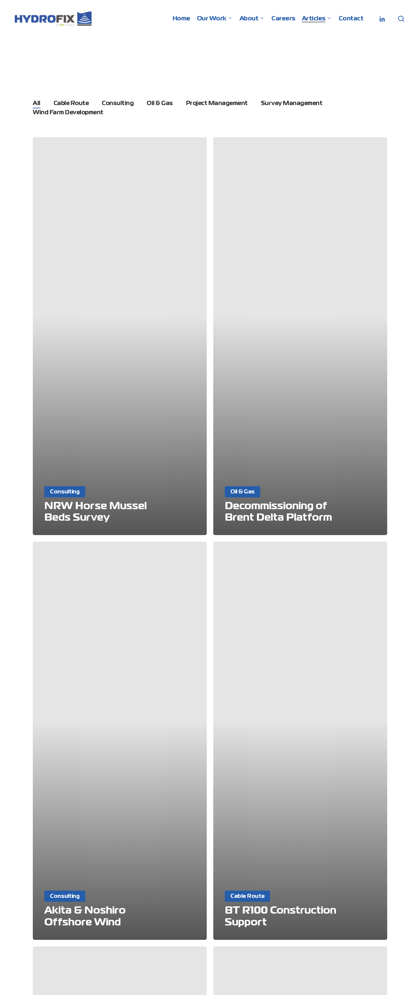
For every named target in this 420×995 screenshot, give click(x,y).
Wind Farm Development (68, 112)
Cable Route (71, 103)
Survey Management (292, 103)
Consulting (118, 103)
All (36, 103)
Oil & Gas (160, 103)
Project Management (217, 103)
